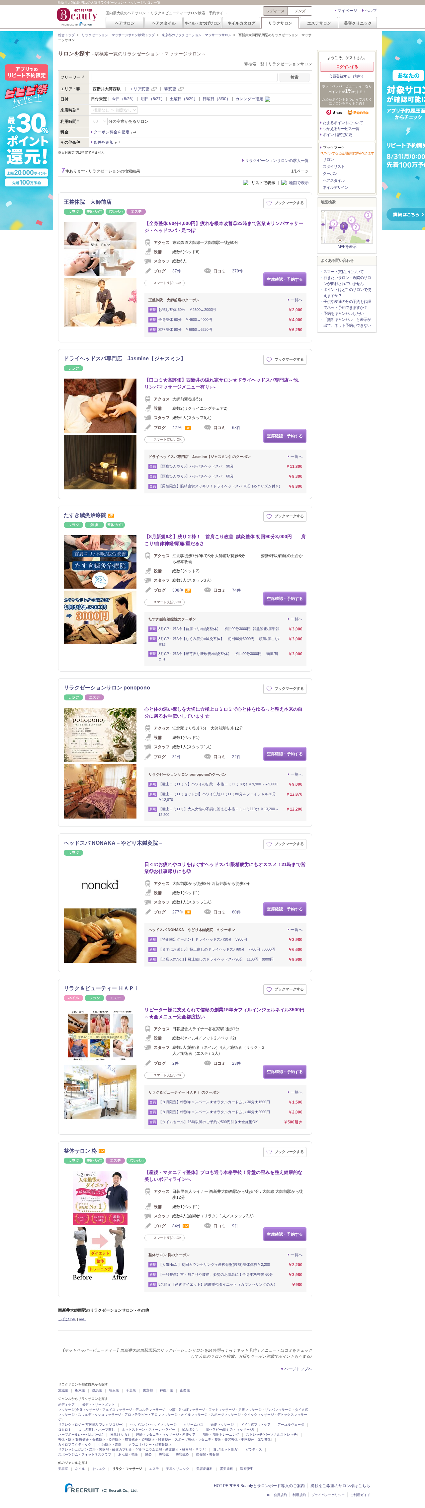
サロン (328, 159)
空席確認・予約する (285, 279)
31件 (176, 756)
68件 (236, 427)
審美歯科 (226, 1469)
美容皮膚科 (204, 1469)
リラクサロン (280, 23)
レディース (275, 11)
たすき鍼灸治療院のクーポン (172, 619)
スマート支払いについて (343, 271)
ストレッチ (254, 1434)
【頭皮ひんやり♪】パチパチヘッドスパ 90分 (197, 466)
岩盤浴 (104, 1449)
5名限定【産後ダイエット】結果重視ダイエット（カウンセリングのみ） (217, 1284)
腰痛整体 (164, 1439)
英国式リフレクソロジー (104, 1424)
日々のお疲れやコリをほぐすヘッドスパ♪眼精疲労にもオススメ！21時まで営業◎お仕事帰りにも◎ (224, 868)
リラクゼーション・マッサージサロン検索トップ (118, 35)
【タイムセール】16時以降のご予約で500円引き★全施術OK (208, 1122)
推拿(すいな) (119, 1434)
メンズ (300, 11)
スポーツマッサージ (226, 1414)
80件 (236, 912)
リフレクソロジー (71, 1424)
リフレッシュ (68, 1449)
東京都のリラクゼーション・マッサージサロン (196, 35)
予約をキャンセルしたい (343, 313)
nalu (82, 1319)
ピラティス (253, 1449)
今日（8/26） (124, 99)
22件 (236, 756)
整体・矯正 (66, 1439)
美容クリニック (358, 23)
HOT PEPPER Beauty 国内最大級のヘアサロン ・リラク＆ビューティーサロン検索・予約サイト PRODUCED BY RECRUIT (77, 17)
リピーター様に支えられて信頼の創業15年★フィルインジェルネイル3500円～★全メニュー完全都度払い (224, 1013)
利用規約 (299, 1495)
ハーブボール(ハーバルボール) (80, 1434)
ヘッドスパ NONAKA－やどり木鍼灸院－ (113, 843)
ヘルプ (371, 10)
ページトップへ (298, 1369)
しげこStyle (67, 1319)
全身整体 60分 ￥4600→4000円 (185, 320)
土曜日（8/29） (184, 99)
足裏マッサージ (250, 1409)
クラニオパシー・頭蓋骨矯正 (150, 1444)
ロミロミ (64, 1429)
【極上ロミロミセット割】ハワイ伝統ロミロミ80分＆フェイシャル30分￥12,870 (217, 797)
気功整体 (264, 1439)
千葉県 (131, 1390)
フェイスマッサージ (117, 1409)
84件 (176, 1226)
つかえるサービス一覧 (341, 128)
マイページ (347, 10)
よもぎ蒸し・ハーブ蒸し (96, 1429)
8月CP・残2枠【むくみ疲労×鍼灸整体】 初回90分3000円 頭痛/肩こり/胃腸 (218, 641)
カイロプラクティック (74, 1444)
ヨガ (216, 1449)
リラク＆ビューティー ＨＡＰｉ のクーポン (184, 1092)
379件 (237, 271)
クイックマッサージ (259, 1414)
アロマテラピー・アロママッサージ (151, 1414)
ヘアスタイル (164, 23)
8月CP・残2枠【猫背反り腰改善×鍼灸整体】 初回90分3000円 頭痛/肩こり (218, 656)
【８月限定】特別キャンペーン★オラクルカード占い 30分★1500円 (214, 1102)
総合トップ (66, 35)
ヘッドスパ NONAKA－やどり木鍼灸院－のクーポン (191, 930)
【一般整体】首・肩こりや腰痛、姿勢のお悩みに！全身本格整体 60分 (215, 1274)
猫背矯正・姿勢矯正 (140, 1439)
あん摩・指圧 (128, 1454)
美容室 (63, 1469)
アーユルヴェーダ (291, 1424)
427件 (177, 427)
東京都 (148, 1390)
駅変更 (170, 89)
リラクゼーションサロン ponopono (107, 687)
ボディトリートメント (98, 1404)
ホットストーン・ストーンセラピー (148, 1429)
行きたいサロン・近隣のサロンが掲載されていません (347, 280)
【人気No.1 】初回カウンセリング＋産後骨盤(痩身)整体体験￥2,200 (214, 1264)
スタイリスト (334, 166)
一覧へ (296, 300)
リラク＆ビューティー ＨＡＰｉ (101, 988)
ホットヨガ (229, 1449)
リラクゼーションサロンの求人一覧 (277, 160)
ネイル (80, 1469)
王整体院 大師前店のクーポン (174, 300)
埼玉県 (114, 1390)
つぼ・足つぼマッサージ (187, 1409)
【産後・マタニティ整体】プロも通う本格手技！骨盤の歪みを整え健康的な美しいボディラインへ (223, 1176)
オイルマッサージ (194, 1414)
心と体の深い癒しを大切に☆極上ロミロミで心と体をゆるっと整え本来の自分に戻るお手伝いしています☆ (223, 712)
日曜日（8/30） (216, 99)
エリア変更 (139, 89)
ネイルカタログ (241, 23)
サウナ (200, 1449)
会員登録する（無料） (347, 76)
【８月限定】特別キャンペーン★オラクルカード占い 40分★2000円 (214, 1112)
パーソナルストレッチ (280, 1434)
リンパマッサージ (278, 1409)
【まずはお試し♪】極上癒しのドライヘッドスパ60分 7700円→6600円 (216, 949)
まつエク (98, 1469)
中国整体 (247, 1439)
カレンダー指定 (249, 99)
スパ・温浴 (87, 1449)
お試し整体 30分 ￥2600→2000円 (187, 310)
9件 (235, 1226)
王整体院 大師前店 (88, 202)
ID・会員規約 (277, 1495)
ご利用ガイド (360, 1495)
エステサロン (319, 23)
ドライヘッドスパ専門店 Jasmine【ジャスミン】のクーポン (199, 457)
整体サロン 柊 (80, 1151)
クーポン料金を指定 (111, 132)
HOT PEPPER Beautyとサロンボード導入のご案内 (259, 1485)
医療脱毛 (246, 1469)
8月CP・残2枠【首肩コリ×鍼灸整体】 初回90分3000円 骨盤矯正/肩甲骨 (218, 629)
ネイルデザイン (335, 187)
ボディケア (66, 1404)
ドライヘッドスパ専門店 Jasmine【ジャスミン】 (125, 358)
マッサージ (66, 1409)
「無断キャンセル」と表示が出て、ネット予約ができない (347, 322)
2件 (175, 1063)
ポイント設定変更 (337, 134)
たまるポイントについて (343, 122)
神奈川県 (166, 1390)
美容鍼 (164, 1454)
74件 (236, 590)
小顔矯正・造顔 (110, 1444)
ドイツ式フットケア (256, 1424)
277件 (177, 912)
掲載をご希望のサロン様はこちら (340, 1485)
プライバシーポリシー (328, 1495)
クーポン (330, 173)
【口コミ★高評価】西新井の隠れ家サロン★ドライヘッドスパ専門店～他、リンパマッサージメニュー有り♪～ (223, 383)
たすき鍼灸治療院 (85, 515)
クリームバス (194, 1424)
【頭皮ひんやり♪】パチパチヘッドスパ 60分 (196, 476)
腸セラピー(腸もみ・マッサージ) (230, 1429)
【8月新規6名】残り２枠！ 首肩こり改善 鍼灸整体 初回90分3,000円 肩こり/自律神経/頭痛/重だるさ (225, 540)
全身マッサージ (87, 1409)
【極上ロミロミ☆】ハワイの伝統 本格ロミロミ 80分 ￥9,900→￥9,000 (217, 784)
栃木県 (80, 1390)
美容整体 (231, 1439)
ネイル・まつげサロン (202, 23)
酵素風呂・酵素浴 (178, 1449)
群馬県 (97, 1390)
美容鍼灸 (182, 1454)
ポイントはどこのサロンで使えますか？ (347, 292)
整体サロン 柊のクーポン (169, 1255)
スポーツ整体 (185, 1439)
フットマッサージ (222, 1409)
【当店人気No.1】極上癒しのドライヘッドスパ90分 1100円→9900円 (216, 959)
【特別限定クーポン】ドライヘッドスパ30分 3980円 (202, 939)
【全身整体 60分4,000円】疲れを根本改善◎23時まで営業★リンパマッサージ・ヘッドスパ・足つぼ (223, 227)
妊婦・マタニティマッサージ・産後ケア (166, 1434)
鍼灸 (148, 1454)
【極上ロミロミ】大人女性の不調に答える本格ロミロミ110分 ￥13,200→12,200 (218, 812)
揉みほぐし (190, 1429)
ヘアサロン (125, 23)
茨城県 (63, 1390)
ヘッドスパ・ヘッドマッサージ (153, 1424)
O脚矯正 (115, 1439)
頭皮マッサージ (222, 1424)
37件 (176, 271)
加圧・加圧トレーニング (221, 1434)
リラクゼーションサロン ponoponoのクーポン (187, 774)
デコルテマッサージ (150, 1409)
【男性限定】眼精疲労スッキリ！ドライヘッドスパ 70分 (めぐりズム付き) (219, 486)
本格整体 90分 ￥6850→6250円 (185, 329)
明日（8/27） (153, 99)
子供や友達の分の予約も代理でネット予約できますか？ (347, 304)
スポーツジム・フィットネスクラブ (84, 1454)
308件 (177, 590)
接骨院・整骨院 (207, 1454)
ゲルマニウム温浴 (148, 1449)
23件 (236, 1063)
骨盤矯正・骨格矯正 (91, 1439)
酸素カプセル (122, 1449)
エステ (154, 1469)
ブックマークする (289, 203)
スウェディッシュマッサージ (99, 1414)
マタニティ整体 (209, 1439)
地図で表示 (299, 182)
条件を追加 (104, 142)
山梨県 (185, 1390)
